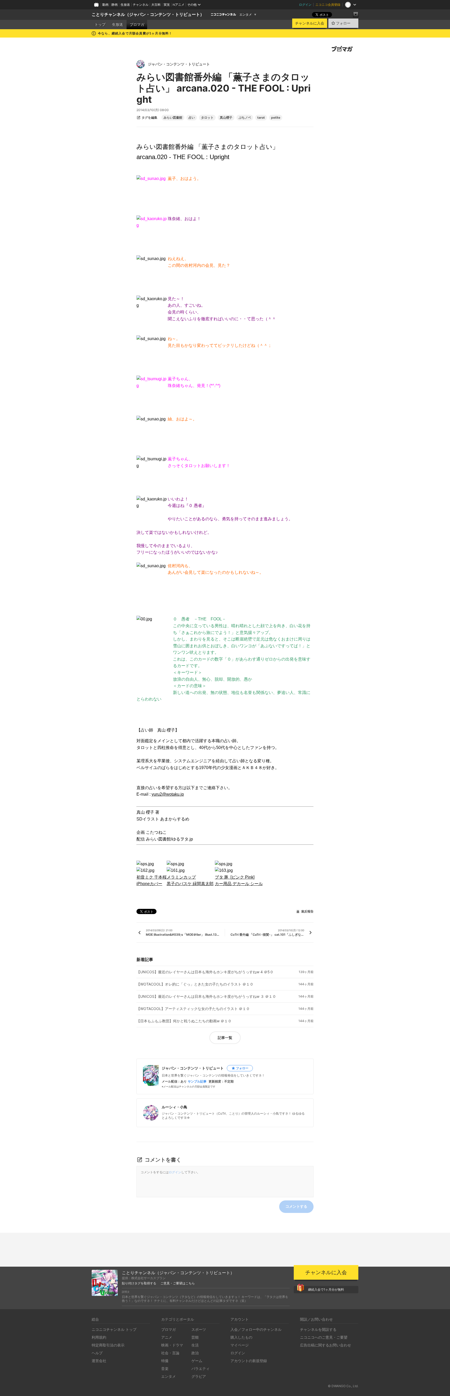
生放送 (125, 5)
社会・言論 (170, 1353)
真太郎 (207, 883)
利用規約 (99, 1337)
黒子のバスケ (180, 883)
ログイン (305, 5)
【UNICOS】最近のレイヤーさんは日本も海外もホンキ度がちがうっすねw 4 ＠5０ (204, 972)
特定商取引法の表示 (108, 1345)
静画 (114, 5)
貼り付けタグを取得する (139, 1283)
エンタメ (245, 14)
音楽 (164, 1368)
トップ (100, 24)
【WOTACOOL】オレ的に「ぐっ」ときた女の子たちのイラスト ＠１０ (194, 984)
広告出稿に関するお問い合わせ (325, 1345)
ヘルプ (97, 1353)
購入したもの (241, 1337)
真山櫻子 (226, 117)
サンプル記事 (197, 1081)
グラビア (198, 1376)
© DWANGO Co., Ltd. (343, 1386)
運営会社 (99, 1360)
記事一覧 (225, 1037)
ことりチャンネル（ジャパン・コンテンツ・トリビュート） (148, 14)
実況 (167, 5)
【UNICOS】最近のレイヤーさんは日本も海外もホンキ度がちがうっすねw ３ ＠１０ (206, 996)
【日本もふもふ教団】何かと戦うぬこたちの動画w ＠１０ (184, 1021)
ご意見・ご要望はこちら (177, 1283)
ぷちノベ (245, 117)
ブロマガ (137, 24)
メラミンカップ (181, 877)
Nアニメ (178, 5)
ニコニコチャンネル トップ (114, 1329)
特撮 (164, 1360)
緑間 (197, 883)
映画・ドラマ (172, 1345)
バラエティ (200, 1368)
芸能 (195, 1337)
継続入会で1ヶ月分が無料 (326, 1289)
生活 (195, 1345)
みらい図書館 (173, 117)
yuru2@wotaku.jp (168, 794)
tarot (261, 117)
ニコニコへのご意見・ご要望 (323, 1337)
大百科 (156, 5)
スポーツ (198, 1329)
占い (192, 117)
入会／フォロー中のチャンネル (256, 1329)
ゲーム (196, 1360)
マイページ (239, 1345)
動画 (105, 5)
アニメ (166, 1337)
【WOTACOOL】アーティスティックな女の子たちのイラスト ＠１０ (193, 1009)
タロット (207, 117)
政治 (195, 1353)
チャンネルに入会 (309, 23)
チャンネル (140, 5)
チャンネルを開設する (318, 1329)
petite (275, 117)
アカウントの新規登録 (248, 1360)
